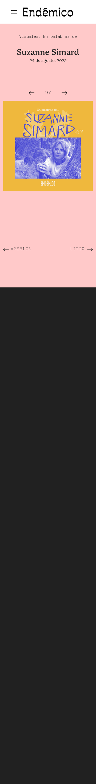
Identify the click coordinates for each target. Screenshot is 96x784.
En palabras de (60, 36)
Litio (77, 248)
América (21, 248)
